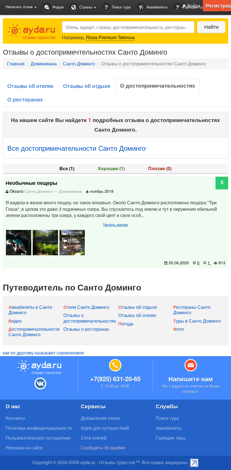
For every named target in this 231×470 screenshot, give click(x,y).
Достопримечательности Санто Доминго (33, 332)
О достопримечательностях (157, 85)
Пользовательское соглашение (38, 437)
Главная (16, 63)
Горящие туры (171, 437)
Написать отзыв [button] (20, 6)
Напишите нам (190, 378)
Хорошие (111, 168)
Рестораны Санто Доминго (191, 310)
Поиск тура (121, 7)
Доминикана (44, 63)
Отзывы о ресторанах (86, 329)
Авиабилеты (156, 7)
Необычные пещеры (31, 183)
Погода (125, 323)
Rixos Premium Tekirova (110, 37)
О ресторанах (25, 99)
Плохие (160, 168)
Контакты (15, 418)
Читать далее (115, 224)
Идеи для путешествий (105, 428)
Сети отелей (93, 437)
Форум (57, 7)
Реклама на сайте (24, 447)
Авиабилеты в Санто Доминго (30, 310)
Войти (193, 6)
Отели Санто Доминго (86, 307)
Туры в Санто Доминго (197, 321)
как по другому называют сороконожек (43, 352)
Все (66, 168)
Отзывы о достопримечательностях (89, 318)
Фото (178, 329)
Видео (15, 321)
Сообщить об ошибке (103, 447)
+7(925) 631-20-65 (115, 378)
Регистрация (218, 5)
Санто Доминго (79, 63)
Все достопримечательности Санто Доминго (77, 148)
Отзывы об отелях (30, 85)
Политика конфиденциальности (39, 428)
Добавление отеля (100, 418)
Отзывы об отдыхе (86, 85)
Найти (211, 26)
